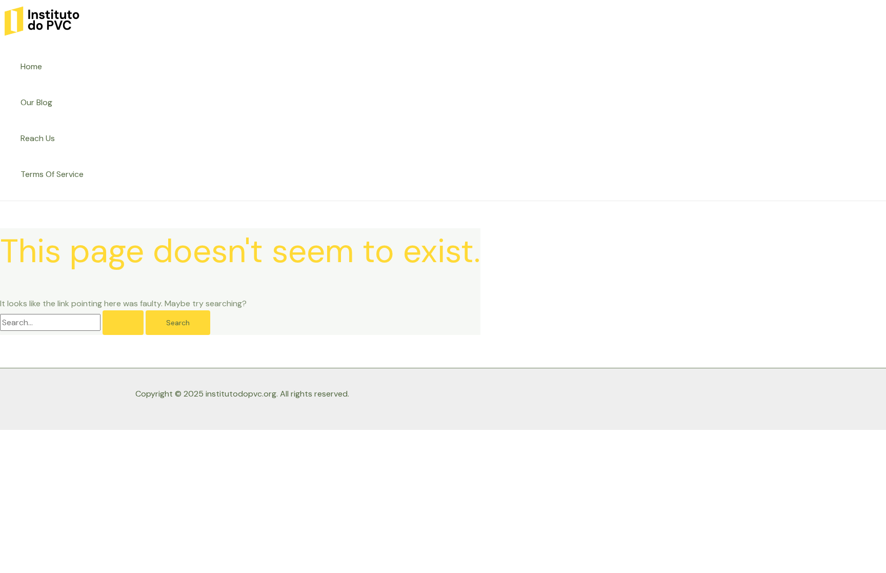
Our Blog (36, 102)
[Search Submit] (123, 322)
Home (31, 66)
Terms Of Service (52, 174)
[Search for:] (73, 322)
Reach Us (38, 138)
